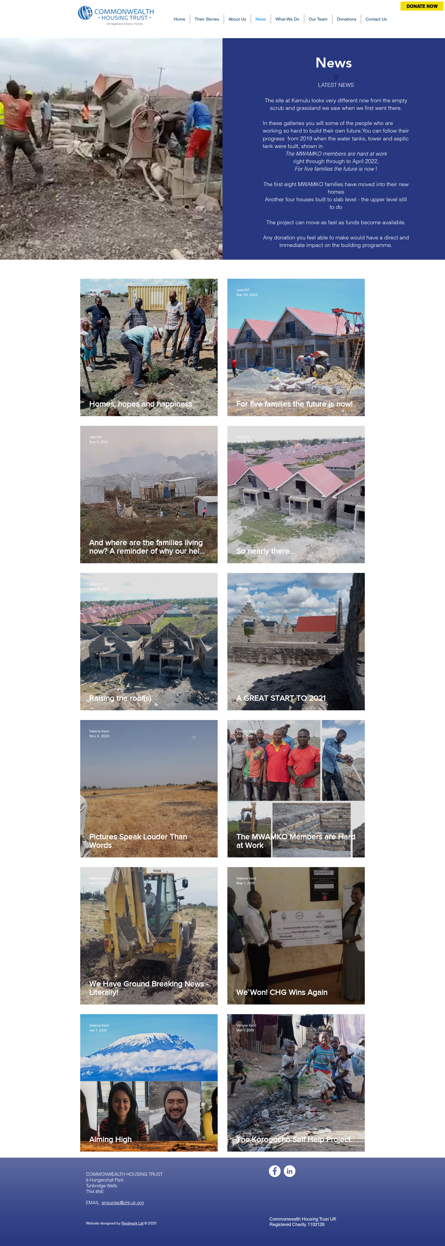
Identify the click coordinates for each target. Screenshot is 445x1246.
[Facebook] (275, 1171)
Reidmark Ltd (132, 1223)
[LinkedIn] (289, 1171)
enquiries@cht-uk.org (123, 1202)
